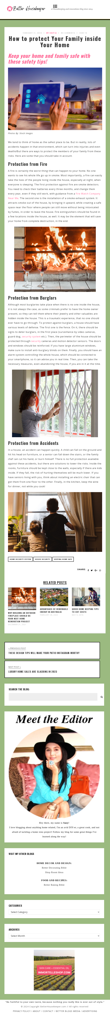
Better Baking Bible (54, 885)
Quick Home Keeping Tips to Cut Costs (85, 610)
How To (83, 33)
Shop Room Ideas (54, 872)
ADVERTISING (89, 1011)
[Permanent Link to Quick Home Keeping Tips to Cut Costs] (86, 605)
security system (31, 336)
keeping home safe (63, 559)
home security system (20, 559)
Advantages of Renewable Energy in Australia (54, 610)
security (36, 341)
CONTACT (48, 1011)
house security (42, 559)
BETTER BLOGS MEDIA (68, 1011)
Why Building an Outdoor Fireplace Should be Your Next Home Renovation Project (22, 617)
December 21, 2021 (17, 625)
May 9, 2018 (77, 615)
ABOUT (37, 1011)
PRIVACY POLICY (22, 1011)
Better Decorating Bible (54, 868)
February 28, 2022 (49, 615)
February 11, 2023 (32, 33)
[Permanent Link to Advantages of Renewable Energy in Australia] (54, 605)
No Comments (68, 33)
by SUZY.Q (51, 33)
